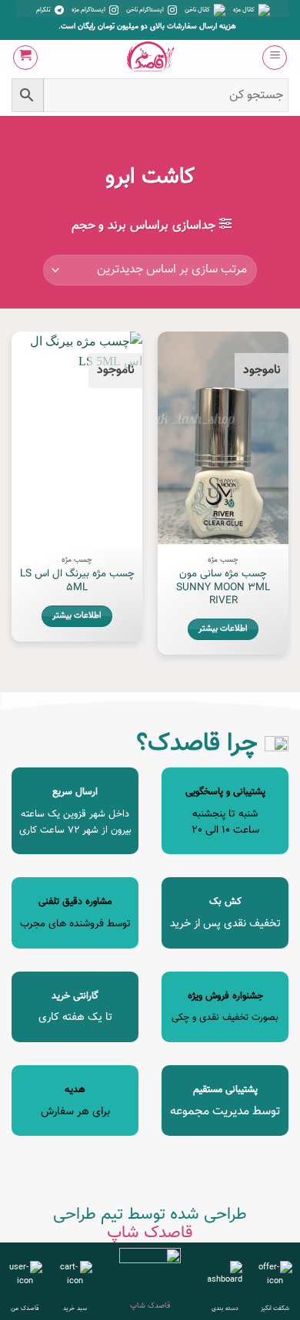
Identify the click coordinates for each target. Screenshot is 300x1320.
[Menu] (274, 57)
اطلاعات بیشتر (223, 628)
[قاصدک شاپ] (150, 57)
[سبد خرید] (25, 57)
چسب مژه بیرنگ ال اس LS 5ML (77, 580)
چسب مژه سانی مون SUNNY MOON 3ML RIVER (223, 587)
